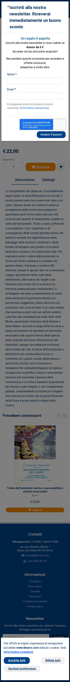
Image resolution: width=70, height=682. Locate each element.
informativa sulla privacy (34, 108)
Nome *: (12, 74)
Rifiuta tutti (52, 660)
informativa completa (18, 652)
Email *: (11, 89)
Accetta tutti (16, 660)
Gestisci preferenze (22, 668)
